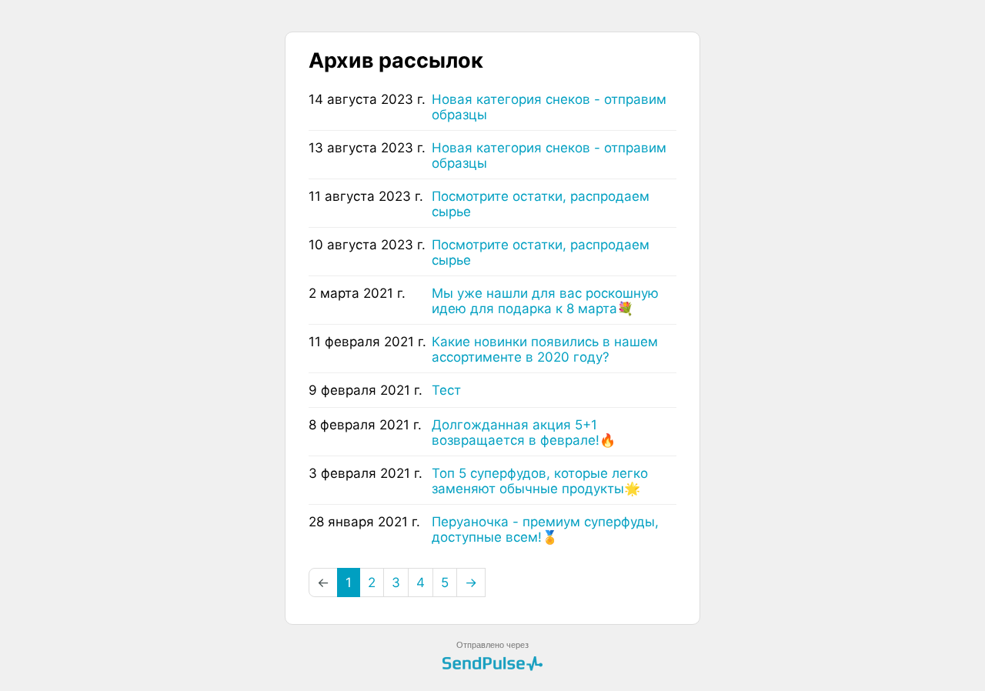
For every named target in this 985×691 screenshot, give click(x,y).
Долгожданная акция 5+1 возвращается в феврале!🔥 (524, 432)
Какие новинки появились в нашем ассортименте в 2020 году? (545, 349)
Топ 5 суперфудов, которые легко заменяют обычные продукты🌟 (540, 481)
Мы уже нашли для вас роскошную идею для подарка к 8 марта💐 (545, 300)
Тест (446, 390)
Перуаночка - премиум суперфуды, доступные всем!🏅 (545, 529)
